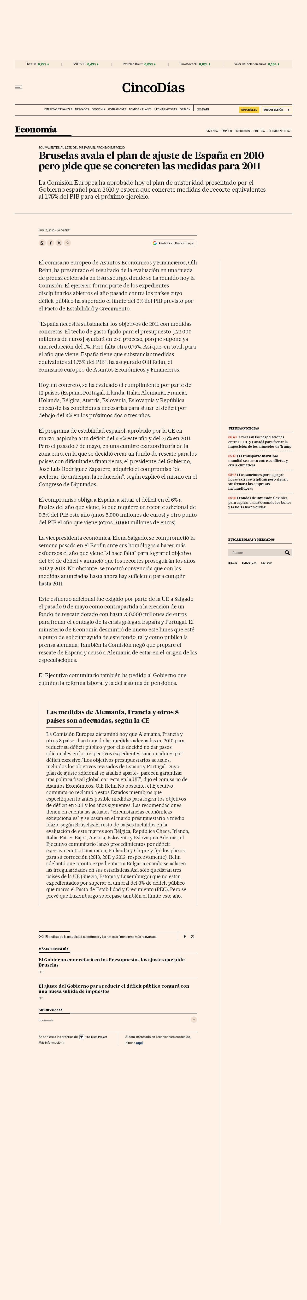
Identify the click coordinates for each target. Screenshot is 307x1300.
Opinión (185, 109)
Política (259, 131)
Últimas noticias (165, 109)
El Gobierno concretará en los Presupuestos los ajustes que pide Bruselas (112, 963)
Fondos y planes (140, 109)
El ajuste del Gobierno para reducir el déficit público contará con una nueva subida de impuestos (114, 989)
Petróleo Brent (132, 64)
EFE (41, 972)
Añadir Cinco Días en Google (176, 243)
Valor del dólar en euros (250, 64)
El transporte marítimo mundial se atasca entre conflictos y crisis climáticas (258, 460)
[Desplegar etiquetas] (194, 1019)
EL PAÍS (201, 108)
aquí (139, 1043)
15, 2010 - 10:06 (54, 230)
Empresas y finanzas (58, 109)
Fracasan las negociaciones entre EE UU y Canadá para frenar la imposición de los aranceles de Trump (259, 441)
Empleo (227, 131)
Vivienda (212, 131)
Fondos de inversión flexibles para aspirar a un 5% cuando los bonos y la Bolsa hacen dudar (259, 502)
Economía (98, 109)
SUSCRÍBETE (249, 109)
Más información (51, 1042)
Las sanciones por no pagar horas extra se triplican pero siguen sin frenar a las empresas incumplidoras (258, 482)
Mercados (82, 109)
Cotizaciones (117, 109)
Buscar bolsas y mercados (251, 539)
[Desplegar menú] (18, 87)
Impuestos (243, 131)
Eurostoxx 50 (188, 64)
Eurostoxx (249, 562)
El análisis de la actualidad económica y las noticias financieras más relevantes (100, 937)
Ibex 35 (31, 64)
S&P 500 (79, 64)
